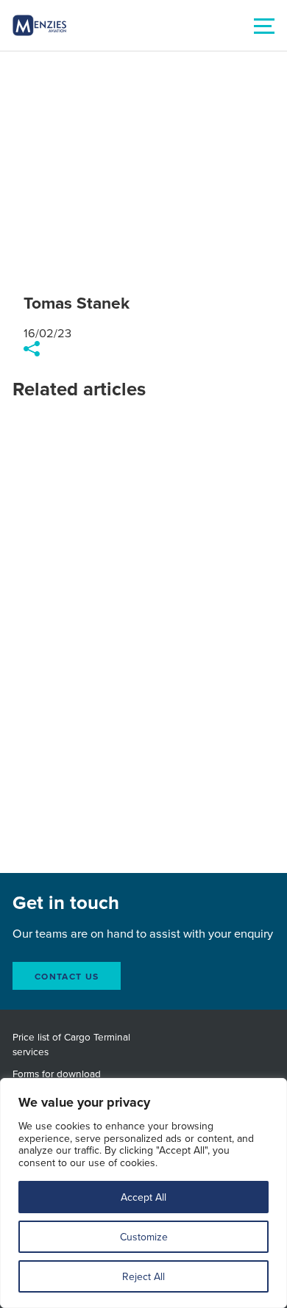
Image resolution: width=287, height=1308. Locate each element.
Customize (144, 1236)
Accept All (143, 1197)
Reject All (143, 1276)
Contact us (67, 976)
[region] (143, 1193)
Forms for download (57, 1073)
